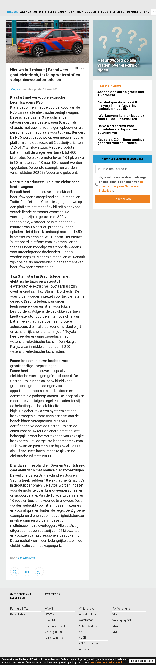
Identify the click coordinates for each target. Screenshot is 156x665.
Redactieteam (19, 614)
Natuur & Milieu (88, 625)
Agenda (25, 11)
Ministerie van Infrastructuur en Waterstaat (89, 614)
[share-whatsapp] (39, 571)
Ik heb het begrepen (142, 661)
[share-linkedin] (27, 571)
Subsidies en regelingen (120, 11)
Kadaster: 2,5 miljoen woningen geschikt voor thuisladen (122, 141)
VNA (115, 626)
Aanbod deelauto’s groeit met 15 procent (121, 93)
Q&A (72, 11)
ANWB (49, 608)
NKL (81, 631)
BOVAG (49, 614)
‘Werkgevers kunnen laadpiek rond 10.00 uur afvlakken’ (121, 117)
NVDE (82, 637)
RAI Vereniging (121, 608)
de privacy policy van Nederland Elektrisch (121, 186)
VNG (115, 632)
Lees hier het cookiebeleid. (106, 662)
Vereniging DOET (123, 620)
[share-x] (14, 571)
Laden (62, 11)
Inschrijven (123, 199)
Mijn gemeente (88, 11)
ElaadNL (50, 620)
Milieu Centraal (54, 637)
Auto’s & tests (44, 11)
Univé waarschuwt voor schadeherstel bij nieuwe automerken (117, 129)
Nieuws (12, 11)
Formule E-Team (137, 11)
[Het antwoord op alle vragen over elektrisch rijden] (122, 47)
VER (115, 614)
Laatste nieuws (109, 86)
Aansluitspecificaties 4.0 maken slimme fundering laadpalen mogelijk (117, 105)
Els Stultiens (26, 558)
